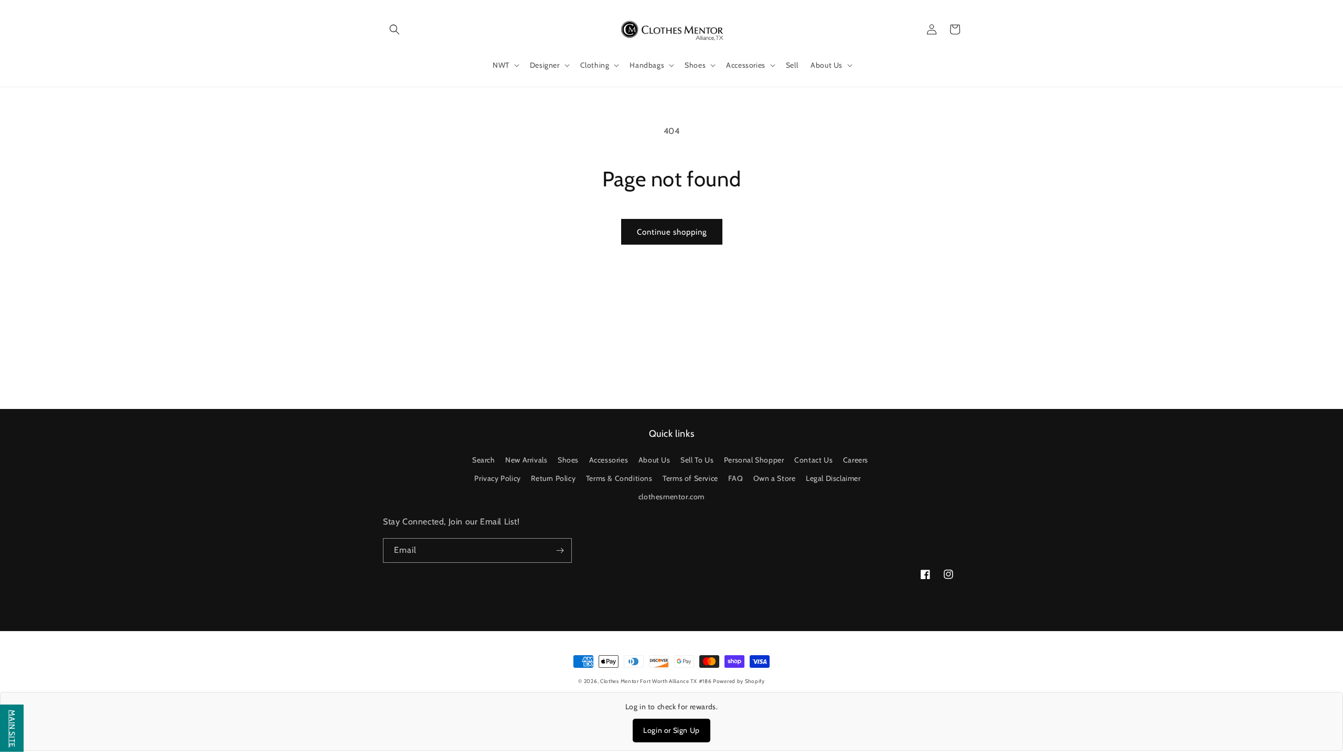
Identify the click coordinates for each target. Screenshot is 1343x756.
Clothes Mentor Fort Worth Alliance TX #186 (656, 681)
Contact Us (813, 460)
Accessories (608, 460)
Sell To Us (696, 460)
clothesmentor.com (671, 496)
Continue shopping (672, 232)
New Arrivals (526, 460)
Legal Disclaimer (833, 478)
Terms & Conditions (619, 478)
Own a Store (774, 478)
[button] (394, 29)
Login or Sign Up (671, 730)
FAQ (735, 478)
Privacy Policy (497, 478)
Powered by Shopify (739, 681)
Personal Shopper (754, 460)
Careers (855, 460)
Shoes (568, 460)
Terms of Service (690, 478)
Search (483, 460)
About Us (654, 460)
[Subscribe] (559, 550)
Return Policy (553, 478)
